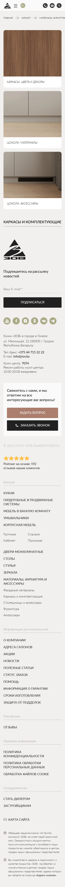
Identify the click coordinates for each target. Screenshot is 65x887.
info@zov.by (21, 356)
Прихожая (35, 540)
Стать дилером (16, 799)
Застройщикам (17, 806)
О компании (14, 640)
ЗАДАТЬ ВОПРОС (33, 412)
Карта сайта (18, 819)
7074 (25, 363)
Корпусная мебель (19, 525)
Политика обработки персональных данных (24, 765)
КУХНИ (8, 493)
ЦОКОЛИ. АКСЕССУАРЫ (22, 203)
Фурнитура (11, 609)
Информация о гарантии (25, 688)
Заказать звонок (35, 425)
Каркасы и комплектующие (22, 596)
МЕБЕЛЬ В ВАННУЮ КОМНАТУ (26, 511)
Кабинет (9, 540)
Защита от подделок (22, 702)
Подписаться (32, 302)
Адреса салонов (17, 647)
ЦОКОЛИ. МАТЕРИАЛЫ (22, 142)
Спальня (34, 534)
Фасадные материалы (18, 590)
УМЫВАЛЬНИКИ (16, 518)
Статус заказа (15, 675)
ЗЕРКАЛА (10, 572)
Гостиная (9, 534)
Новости (11, 661)
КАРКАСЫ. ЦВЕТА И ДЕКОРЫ (26, 82)
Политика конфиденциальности (23, 754)
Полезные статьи (18, 668)
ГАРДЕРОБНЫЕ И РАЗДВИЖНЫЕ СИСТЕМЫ (28, 502)
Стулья (9, 565)
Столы (9, 558)
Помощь (11, 682)
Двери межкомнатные (23, 552)
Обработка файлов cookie (26, 774)
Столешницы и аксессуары (22, 602)
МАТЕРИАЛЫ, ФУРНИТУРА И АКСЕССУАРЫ (25, 581)
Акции (9, 654)
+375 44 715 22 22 (31, 352)
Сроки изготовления (21, 695)
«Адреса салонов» (46, 875)
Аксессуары (11, 615)
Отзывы (10, 727)
